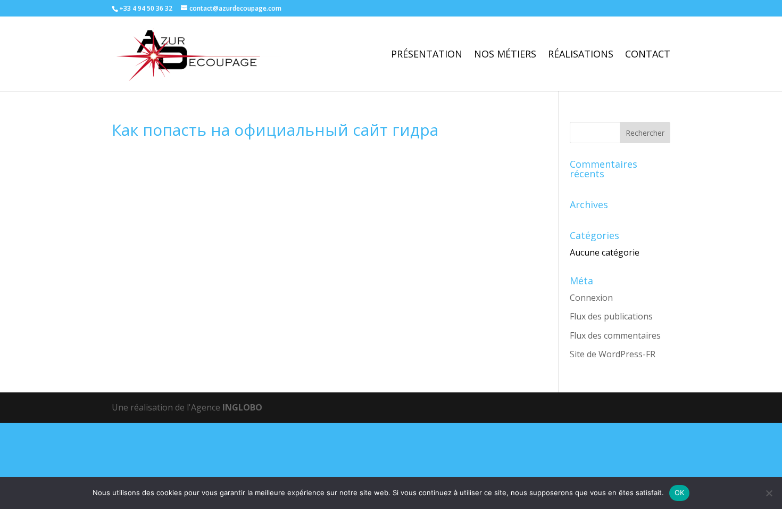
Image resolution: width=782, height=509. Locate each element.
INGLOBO (242, 407)
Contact (647, 55)
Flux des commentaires (615, 335)
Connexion (591, 297)
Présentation (426, 55)
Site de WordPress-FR (612, 354)
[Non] (768, 493)
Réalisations (580, 55)
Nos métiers (505, 55)
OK (680, 492)
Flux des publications (611, 316)
